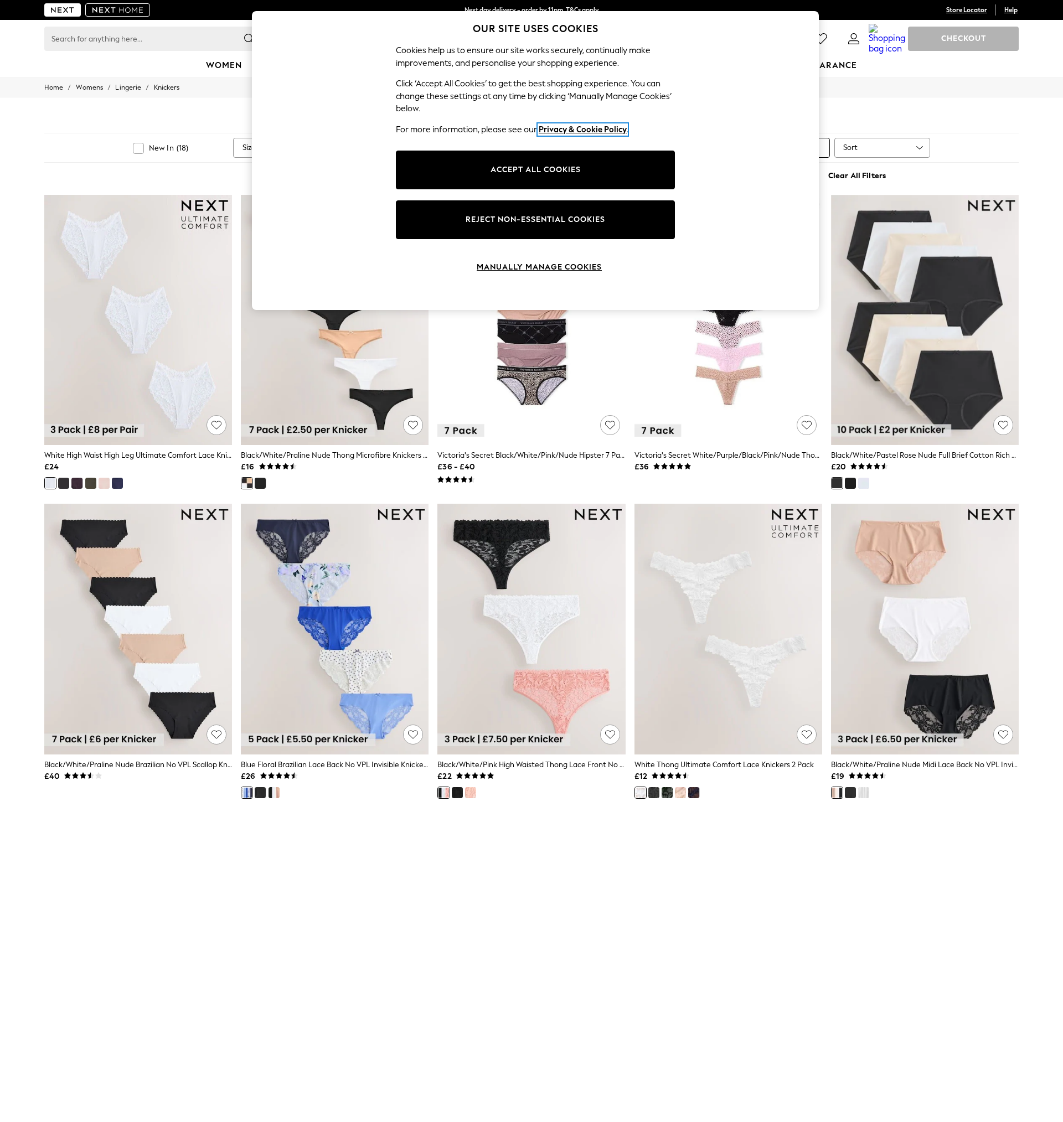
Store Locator (966, 10)
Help (1011, 10)
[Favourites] (820, 39)
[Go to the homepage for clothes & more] (62, 10)
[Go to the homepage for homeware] (118, 10)
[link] (854, 39)
